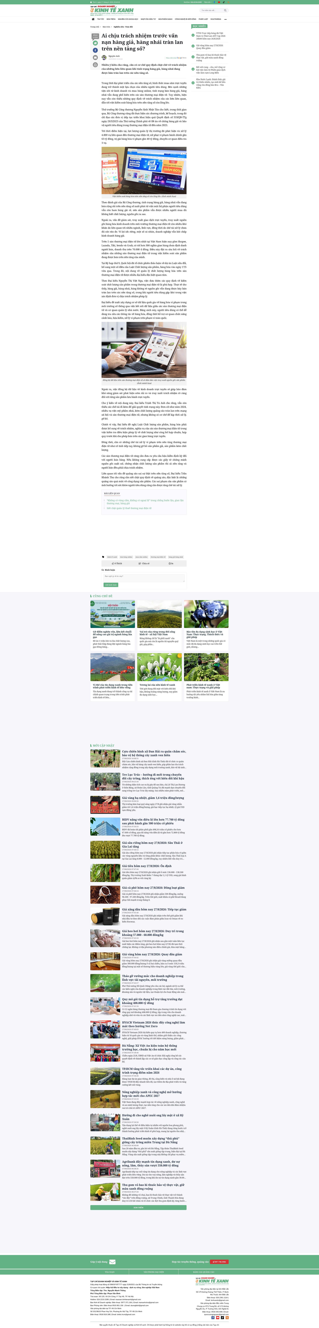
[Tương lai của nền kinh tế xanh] (159, 667)
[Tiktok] (223, 2)
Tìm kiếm (225, 10)
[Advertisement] (144, 534)
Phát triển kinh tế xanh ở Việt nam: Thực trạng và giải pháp (203, 686)
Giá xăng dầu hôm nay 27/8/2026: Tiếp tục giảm (154, 909)
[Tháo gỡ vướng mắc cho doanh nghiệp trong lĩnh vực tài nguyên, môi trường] (105, 983)
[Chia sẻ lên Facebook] (95, 50)
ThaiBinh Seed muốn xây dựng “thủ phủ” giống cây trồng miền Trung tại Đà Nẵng (150, 1140)
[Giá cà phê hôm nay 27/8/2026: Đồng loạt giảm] (105, 895)
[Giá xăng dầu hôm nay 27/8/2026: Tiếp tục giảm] (105, 916)
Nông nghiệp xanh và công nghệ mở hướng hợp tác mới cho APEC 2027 (152, 1094)
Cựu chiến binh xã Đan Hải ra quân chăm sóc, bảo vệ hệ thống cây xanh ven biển (154, 753)
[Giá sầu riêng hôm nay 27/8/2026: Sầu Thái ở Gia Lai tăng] (105, 850)
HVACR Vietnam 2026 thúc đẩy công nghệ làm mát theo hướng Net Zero (153, 1024)
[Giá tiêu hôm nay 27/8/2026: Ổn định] (105, 873)
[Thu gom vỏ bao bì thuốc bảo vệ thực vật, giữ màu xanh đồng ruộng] (105, 1192)
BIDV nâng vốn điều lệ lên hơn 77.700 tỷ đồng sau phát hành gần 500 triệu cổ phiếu (153, 821)
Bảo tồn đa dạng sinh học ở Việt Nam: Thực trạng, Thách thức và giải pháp (205, 634)
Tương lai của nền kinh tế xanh (157, 685)
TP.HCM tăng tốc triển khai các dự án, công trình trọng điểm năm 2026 (152, 1070)
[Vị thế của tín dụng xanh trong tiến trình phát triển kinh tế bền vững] (112, 667)
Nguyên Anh (114, 56)
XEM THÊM (138, 1207)
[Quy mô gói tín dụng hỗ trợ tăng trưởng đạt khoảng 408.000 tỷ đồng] (105, 1006)
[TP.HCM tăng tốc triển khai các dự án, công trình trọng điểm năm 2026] (105, 1076)
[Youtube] (218, 2)
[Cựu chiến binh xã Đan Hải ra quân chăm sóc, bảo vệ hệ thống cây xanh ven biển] (105, 758)
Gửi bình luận (111, 585)
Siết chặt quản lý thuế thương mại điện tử (129, 508)
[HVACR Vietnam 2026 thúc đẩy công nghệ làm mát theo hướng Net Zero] (105, 1029)
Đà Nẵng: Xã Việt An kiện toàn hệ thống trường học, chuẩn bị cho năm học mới (149, 1047)
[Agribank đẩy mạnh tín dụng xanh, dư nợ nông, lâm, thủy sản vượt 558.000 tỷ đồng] (105, 1169)
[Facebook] (214, 2)
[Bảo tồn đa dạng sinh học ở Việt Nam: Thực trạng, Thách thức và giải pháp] (206, 614)
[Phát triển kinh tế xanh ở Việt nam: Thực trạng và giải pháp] (206, 667)
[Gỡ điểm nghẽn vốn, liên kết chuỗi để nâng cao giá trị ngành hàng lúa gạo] (112, 614)
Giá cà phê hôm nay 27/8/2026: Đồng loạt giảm (153, 887)
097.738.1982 (220, 1262)
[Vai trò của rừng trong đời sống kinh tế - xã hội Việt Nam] (159, 614)
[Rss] (228, 2)
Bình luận (95, 36)
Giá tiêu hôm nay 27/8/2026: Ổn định (147, 866)
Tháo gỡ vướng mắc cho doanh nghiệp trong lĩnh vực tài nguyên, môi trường (152, 978)
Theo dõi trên (171, 58)
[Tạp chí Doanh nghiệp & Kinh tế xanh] (112, 10)
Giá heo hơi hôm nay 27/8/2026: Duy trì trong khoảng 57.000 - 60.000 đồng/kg (153, 933)
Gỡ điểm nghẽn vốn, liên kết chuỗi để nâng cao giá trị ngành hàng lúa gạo (112, 634)
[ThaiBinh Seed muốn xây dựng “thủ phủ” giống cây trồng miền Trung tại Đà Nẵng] (105, 1145)
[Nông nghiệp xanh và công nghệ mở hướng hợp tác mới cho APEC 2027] (105, 1099)
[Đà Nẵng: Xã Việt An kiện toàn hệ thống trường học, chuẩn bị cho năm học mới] (105, 1053)
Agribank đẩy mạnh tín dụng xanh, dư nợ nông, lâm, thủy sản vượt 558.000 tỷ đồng (151, 1163)
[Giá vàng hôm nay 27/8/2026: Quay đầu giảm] (105, 961)
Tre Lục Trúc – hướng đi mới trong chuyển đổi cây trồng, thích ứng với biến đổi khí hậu (153, 776)
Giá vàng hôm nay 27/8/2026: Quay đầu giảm (152, 954)
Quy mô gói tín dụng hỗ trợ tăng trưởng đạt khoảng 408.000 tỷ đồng (152, 1001)
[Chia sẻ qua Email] (95, 57)
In (172, 563)
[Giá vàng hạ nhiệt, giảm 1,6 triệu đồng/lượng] (105, 805)
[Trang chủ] (93, 19)
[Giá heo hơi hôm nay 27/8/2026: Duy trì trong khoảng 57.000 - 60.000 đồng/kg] (105, 938)
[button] (207, 2)
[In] (95, 64)
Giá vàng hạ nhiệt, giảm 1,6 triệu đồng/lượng (153, 798)
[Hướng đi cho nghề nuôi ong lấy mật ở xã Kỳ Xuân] (105, 1122)
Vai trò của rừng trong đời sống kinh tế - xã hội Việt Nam (157, 633)
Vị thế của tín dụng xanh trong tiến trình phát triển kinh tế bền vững (112, 686)
